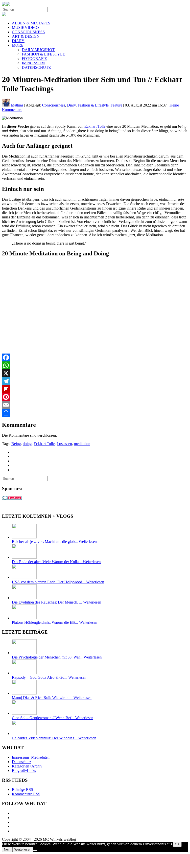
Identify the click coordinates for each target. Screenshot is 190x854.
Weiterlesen (22, 849)
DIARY (18, 41)
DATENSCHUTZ (36, 67)
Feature (116, 105)
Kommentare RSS (26, 794)
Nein (7, 849)
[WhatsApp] (95, 365)
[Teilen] (95, 413)
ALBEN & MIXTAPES (31, 23)
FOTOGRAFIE (34, 58)
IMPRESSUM (33, 63)
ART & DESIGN (26, 36)
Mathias (17, 105)
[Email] (95, 405)
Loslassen (64, 444)
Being (16, 444)
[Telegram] (95, 381)
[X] (95, 373)
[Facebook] (95, 357)
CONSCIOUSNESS (28, 32)
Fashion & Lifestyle (93, 105)
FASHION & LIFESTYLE (43, 54)
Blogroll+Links (24, 770)
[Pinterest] (95, 397)
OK (177, 844)
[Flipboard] (95, 389)
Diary (71, 105)
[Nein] (35, 850)
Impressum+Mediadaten (30, 757)
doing (27, 444)
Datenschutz (21, 762)
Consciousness (53, 105)
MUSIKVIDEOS (26, 27)
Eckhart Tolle (94, 126)
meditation (82, 444)
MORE (18, 45)
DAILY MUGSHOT (38, 50)
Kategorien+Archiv (27, 766)
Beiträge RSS (22, 789)
